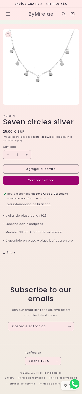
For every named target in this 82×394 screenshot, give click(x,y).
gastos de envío (42, 136)
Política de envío (49, 383)
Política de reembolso (31, 377)
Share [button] (11, 252)
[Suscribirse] (69, 326)
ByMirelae (37, 372)
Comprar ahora (41, 180)
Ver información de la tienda (29, 204)
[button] (8, 14)
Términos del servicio (21, 383)
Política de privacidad (63, 377)
